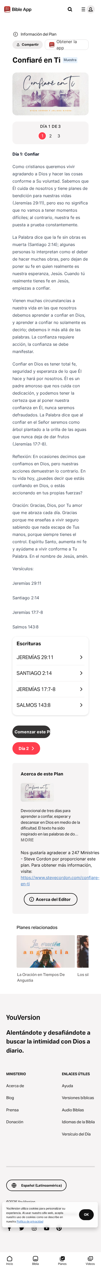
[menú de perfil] (87, 9)
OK (86, 1214)
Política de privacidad (30, 1221)
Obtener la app (66, 44)
